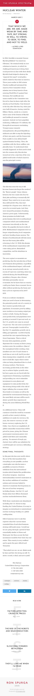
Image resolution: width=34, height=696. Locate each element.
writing (7, 584)
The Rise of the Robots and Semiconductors (17, 630)
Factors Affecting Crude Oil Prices (17, 612)
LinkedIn (17, 685)
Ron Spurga (8, 13)
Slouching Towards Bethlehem (17, 647)
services (16, 580)
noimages (7, 580)
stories (25, 580)
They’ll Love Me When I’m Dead (17, 665)
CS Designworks (20, 691)
